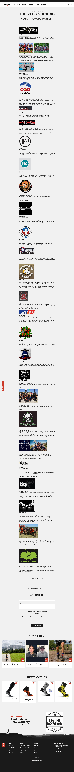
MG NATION (37, 4)
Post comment (37, 613)
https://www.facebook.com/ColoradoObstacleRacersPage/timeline (31, 99)
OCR (15, 4)
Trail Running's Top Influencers (24, 747)
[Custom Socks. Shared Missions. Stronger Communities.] (60, 651)
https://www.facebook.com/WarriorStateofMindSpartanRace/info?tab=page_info (33, 540)
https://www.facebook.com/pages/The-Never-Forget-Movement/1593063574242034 (34, 454)
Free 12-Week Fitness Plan (24, 755)
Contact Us (35, 747)
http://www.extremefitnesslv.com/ (25, 127)
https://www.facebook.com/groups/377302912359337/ (29, 128)
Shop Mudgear (43, 4)
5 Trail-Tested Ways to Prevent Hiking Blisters (37, 664)
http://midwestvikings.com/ (24, 303)
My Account (36, 752)
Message (20, 603)
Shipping (35, 750)
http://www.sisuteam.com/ (23, 491)
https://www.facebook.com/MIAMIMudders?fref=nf (28, 281)
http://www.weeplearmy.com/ (24, 565)
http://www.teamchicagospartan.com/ (26, 74)
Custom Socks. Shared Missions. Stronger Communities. (61, 665)
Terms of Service (47, 616)
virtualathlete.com (31, 175)
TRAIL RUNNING (24, 4)
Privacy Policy (41, 616)
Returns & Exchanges (37, 745)
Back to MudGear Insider (37, 625)
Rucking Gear (11, 750)
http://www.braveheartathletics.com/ (25, 383)
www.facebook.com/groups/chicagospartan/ (27, 75)
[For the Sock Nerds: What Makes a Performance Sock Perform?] (13, 651)
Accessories (11, 752)
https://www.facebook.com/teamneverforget (27, 453)
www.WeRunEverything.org (24, 430)
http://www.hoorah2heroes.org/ (24, 240)
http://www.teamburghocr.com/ (24, 405)
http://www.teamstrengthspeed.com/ (25, 513)
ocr (29, 11)
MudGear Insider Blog (23, 750)
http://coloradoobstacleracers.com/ (25, 98)
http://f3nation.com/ (22, 149)
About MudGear (22, 752)
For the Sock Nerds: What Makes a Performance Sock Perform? (13, 665)
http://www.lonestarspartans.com (25, 257)
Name (20, 598)
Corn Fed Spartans (28, 116)
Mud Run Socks (11, 745)
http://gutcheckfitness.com (23, 217)
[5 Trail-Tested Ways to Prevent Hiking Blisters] (37, 651)
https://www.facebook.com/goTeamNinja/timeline (28, 469)
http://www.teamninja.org (23, 468)
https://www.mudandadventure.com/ (25, 316)
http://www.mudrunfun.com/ (24, 341)
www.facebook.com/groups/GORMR (25, 195)
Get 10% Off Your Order (2, 386)
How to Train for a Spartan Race (25, 745)
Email (38, 598)
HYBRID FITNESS (31, 4)
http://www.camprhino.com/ (24, 36)
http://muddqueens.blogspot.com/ (25, 55)
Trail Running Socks (12, 747)
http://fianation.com (22, 172)
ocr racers (32, 11)
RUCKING (18, 4)
